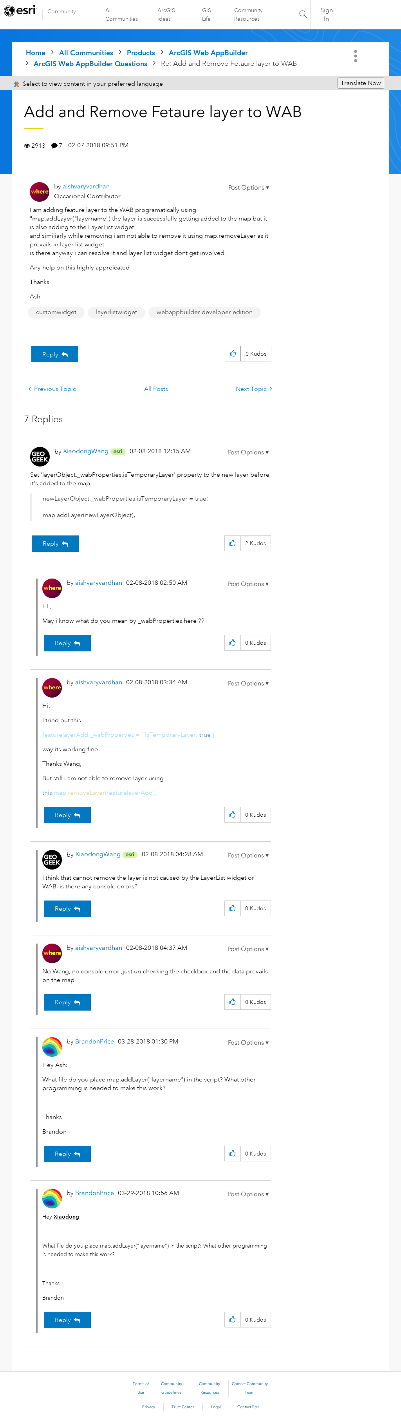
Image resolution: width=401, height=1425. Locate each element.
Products (141, 53)
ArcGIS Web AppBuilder (208, 53)
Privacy (148, 1407)
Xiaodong (66, 1216)
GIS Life (206, 14)
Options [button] (356, 56)
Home (35, 53)
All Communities (121, 14)
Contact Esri (248, 1407)
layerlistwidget (116, 312)
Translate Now (361, 83)
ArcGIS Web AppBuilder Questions (90, 64)
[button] (248, 187)
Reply (50, 354)
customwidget (56, 312)
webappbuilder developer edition (205, 312)
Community (61, 11)
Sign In (326, 14)
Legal (216, 1407)
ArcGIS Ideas (166, 14)
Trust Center (183, 1407)
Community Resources (248, 14)
